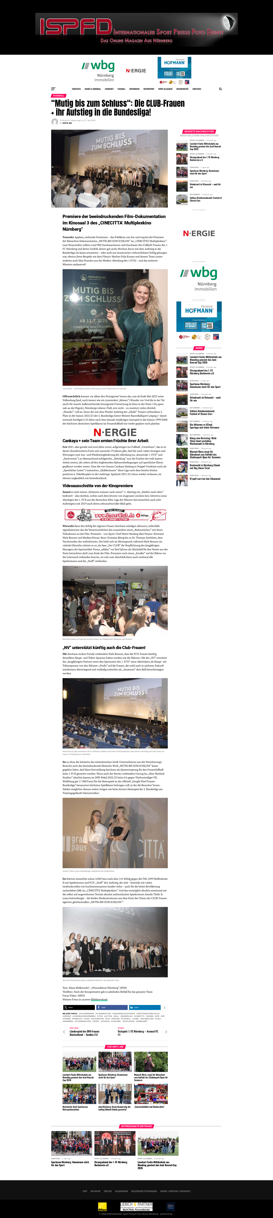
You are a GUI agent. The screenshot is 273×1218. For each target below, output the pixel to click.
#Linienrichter (104, 1014)
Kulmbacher (147, 1019)
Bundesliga (127, 1016)
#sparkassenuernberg (85, 1016)
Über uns (108, 1191)
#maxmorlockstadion (124, 1014)
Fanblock (77, 1019)
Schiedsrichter (83, 1021)
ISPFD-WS (67, 123)
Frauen (115, 1019)
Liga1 (158, 1019)
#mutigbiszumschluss (148, 1014)
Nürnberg (68, 1021)
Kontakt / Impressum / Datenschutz (175, 1191)
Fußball (121, 88)
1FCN (100, 1016)
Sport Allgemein (165, 88)
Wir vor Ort (96, 1191)
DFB (157, 1016)
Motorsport (148, 88)
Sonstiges (197, 88)
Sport (96, 1021)
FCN (108, 1019)
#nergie (67, 1016)
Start (85, 1191)
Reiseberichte (182, 88)
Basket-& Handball (93, 88)
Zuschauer (129, 1021)
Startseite (76, 88)
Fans (87, 1019)
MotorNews (134, 88)
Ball (117, 1016)
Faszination (98, 1019)
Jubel (136, 1019)
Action (108, 1016)
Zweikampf (142, 1021)
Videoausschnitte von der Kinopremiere (98, 485)
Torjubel (116, 1021)
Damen (150, 1016)
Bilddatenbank (99, 999)
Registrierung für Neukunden (144, 1191)
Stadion (105, 1021)
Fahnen (67, 1019)
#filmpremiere (87, 1014)
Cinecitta (140, 1016)
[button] (79, 1007)
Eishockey (109, 88)
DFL (163, 1016)
